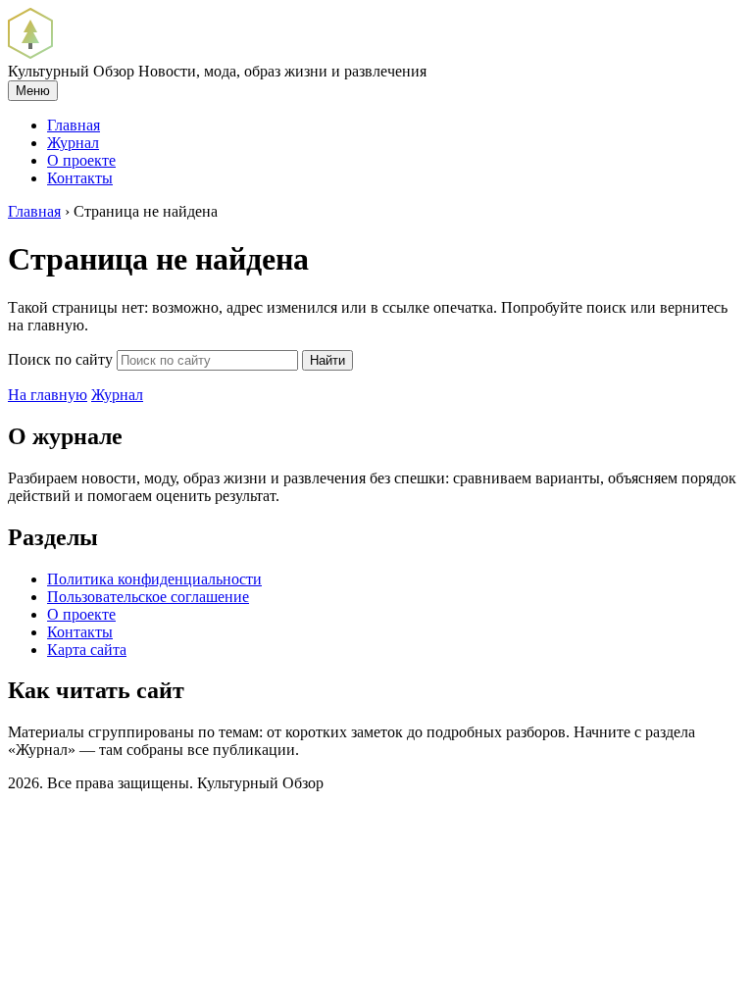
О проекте (81, 160)
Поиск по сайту (60, 359)
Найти (327, 360)
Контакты (80, 178)
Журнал (73, 142)
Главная (73, 125)
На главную (47, 394)
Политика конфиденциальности (154, 579)
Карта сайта (86, 649)
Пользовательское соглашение (148, 596)
